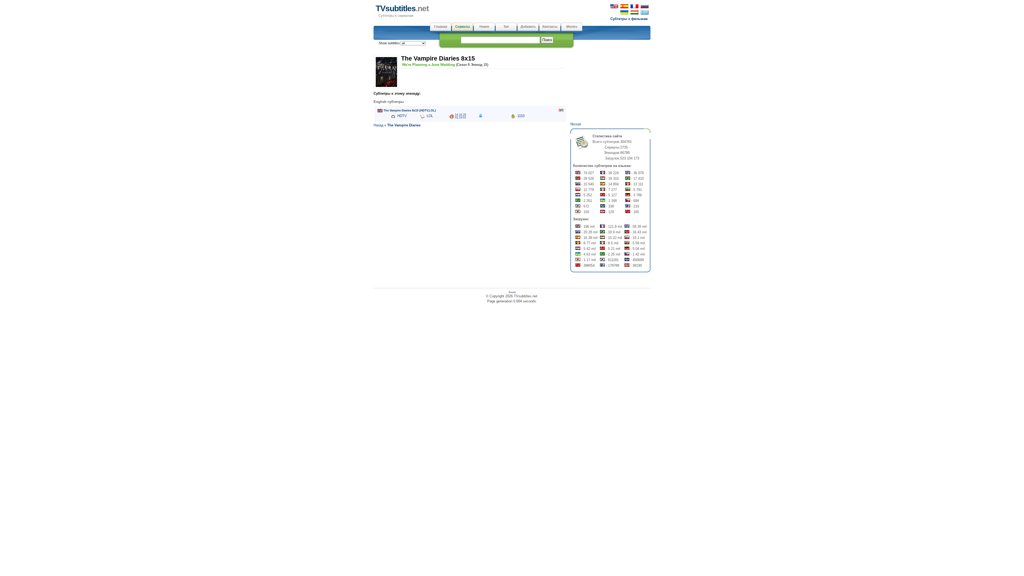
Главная (440, 27)
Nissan (575, 124)
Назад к (397, 125)
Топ (506, 27)
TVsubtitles (402, 8)
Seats (512, 292)
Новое (484, 27)
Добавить (528, 27)
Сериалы (462, 27)
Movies (571, 27)
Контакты (549, 27)
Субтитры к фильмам (629, 19)
